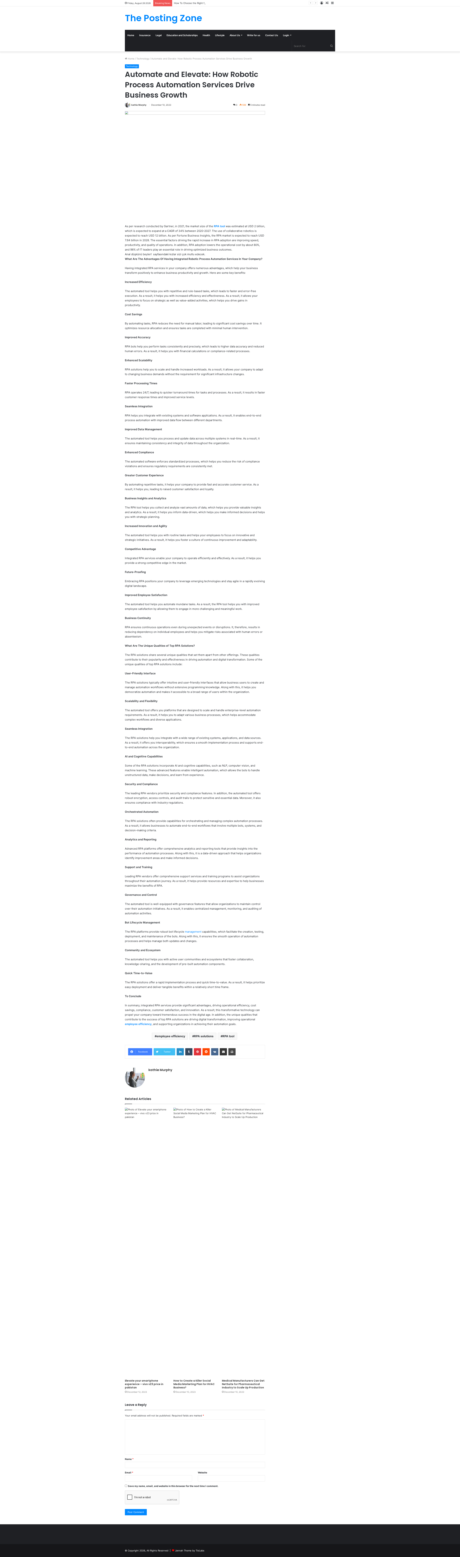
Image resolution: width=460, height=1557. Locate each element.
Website (202, 1472)
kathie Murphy (138, 105)
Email (129, 1472)
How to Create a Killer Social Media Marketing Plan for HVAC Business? (194, 1384)
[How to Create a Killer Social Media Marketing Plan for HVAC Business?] (195, 1242)
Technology (142, 58)
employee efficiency (171, 1036)
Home (130, 35)
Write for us (253, 35)
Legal (159, 35)
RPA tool (228, 1036)
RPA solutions (203, 1036)
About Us (235, 35)
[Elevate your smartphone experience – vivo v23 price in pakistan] (146, 1242)
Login (286, 35)
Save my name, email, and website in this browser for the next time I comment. (173, 1486)
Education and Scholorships (182, 35)
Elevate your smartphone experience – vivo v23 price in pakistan (144, 1384)
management (193, 931)
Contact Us (271, 35)
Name (129, 1459)
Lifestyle (220, 35)
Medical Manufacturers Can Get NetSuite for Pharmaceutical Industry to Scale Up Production (243, 1384)
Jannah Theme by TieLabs (189, 1550)
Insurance (145, 35)
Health (206, 35)
